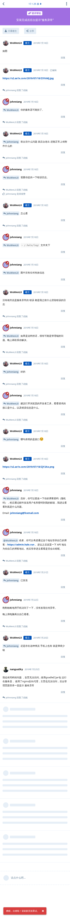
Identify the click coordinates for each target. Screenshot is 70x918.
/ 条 (34, 3)
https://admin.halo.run (20, 544)
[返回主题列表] (3, 4)
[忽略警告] (43, 911)
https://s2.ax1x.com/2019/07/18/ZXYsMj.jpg (28, 78)
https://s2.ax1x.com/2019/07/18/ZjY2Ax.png (28, 466)
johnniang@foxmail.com (24, 513)
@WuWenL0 (10, 540)
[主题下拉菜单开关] (66, 4)
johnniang (13, 141)
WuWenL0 (13, 110)
